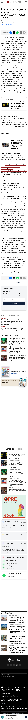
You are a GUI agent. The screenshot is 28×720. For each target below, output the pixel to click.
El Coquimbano (17, 695)
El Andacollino (17, 696)
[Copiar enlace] (24, 32)
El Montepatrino (10, 697)
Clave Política (16, 706)
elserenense (5, 20)
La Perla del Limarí (19, 697)
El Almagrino (4, 687)
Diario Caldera (18, 687)
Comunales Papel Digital (6, 706)
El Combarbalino (11, 699)
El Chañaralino (11, 687)
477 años (16, 314)
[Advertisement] (14, 401)
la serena (17, 315)
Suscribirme (14, 303)
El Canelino (18, 699)
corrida (11, 315)
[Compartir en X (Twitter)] (14, 32)
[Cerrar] (26, 717)
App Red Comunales (22, 708)
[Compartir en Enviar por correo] (21, 32)
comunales (5, 315)
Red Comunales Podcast (10, 708)
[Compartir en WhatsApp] (17, 32)
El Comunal (3, 695)
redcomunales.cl (5, 674)
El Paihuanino (10, 696)
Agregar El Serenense (7, 24)
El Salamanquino (10, 700)
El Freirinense (17, 690)
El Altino (18, 689)
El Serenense (10, 695)
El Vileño (17, 700)
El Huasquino (10, 690)
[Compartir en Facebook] (10, 32)
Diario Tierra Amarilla (10, 689)
